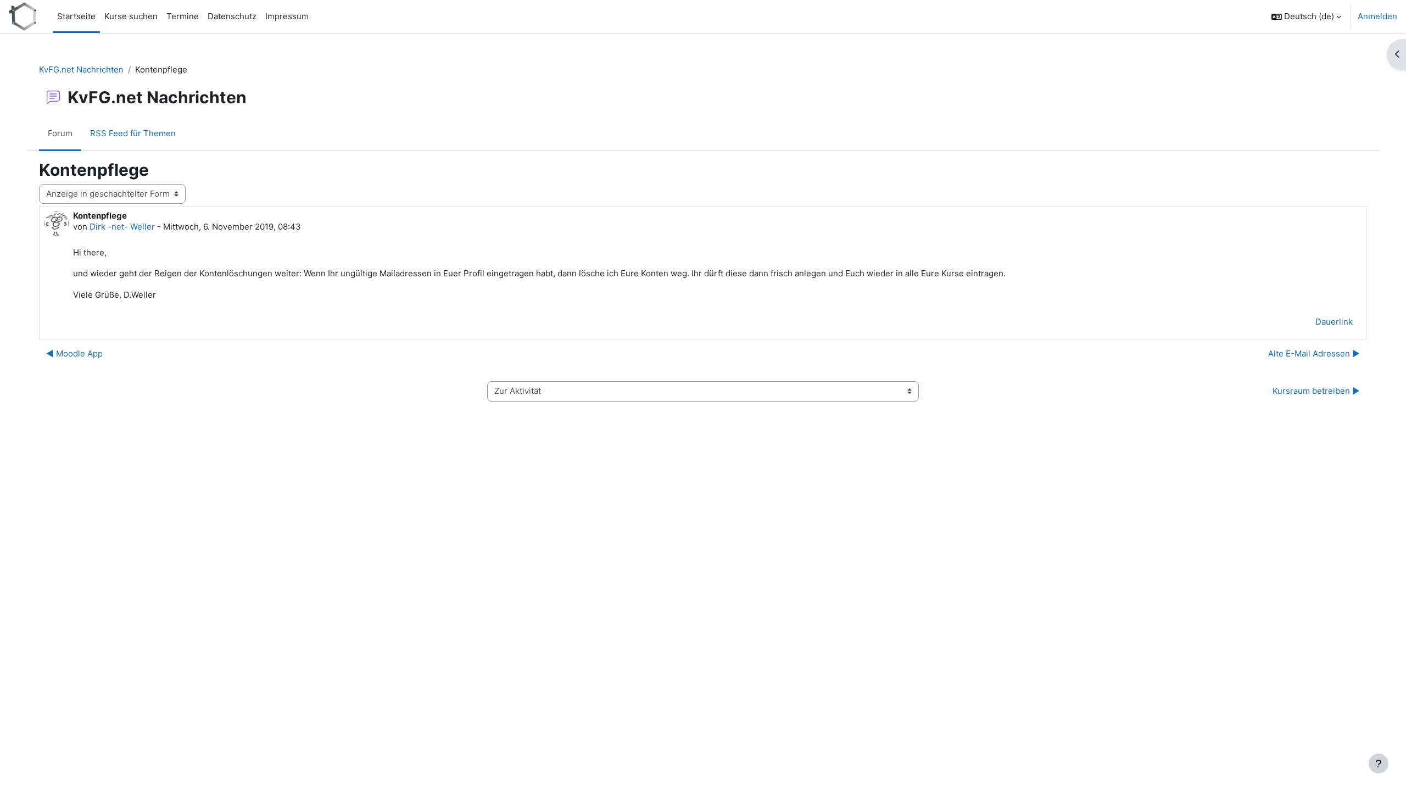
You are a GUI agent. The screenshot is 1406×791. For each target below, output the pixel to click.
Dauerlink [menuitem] (1334, 321)
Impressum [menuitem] (287, 16)
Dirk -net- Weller (122, 226)
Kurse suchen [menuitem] (131, 16)
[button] (1306, 16)
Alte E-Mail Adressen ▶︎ (1314, 353)
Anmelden (1377, 16)
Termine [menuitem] (182, 16)
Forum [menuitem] (60, 133)
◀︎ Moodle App (74, 353)
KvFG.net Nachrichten (81, 69)
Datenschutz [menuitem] (232, 16)
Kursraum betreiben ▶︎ (1316, 391)
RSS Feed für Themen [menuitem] (133, 133)
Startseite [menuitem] (76, 16)
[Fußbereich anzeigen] (1378, 763)
